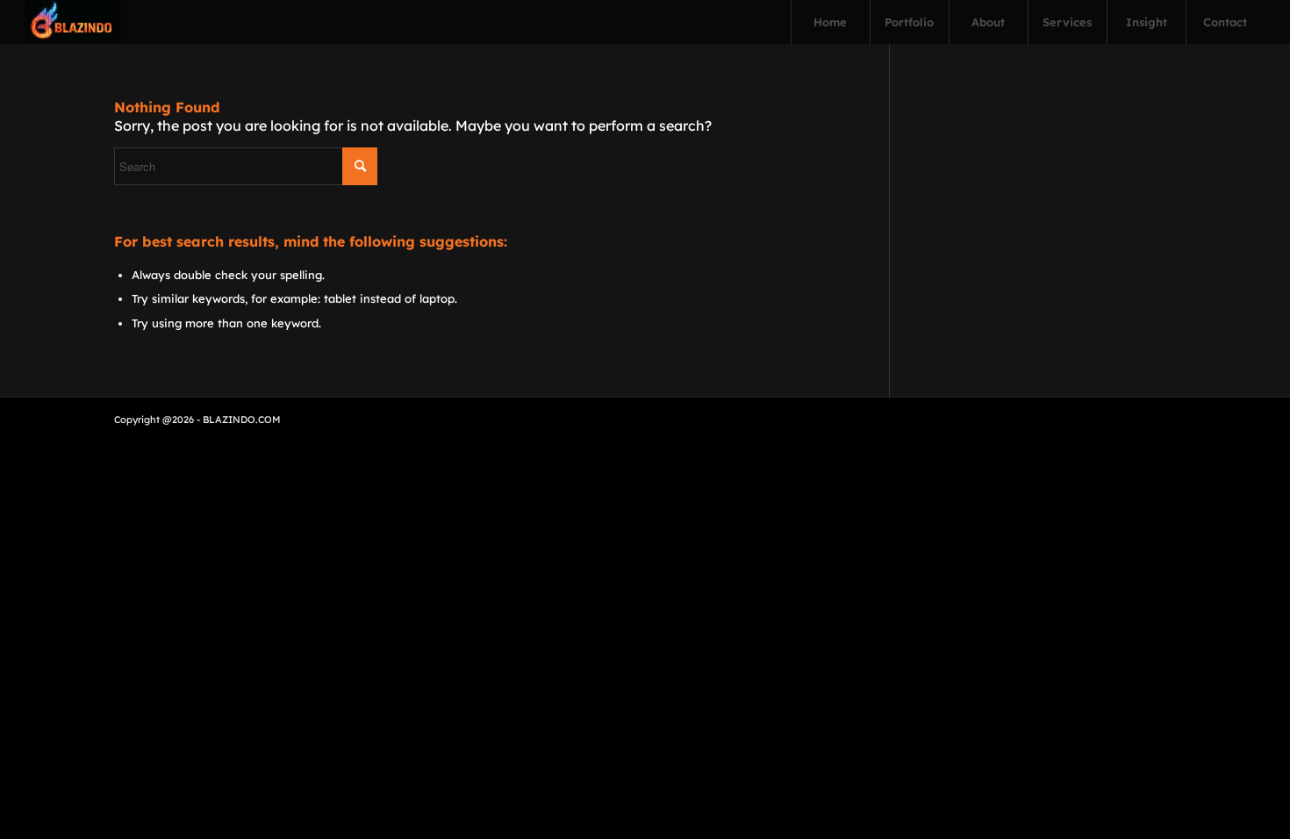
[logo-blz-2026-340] (73, 22)
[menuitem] (830, 22)
